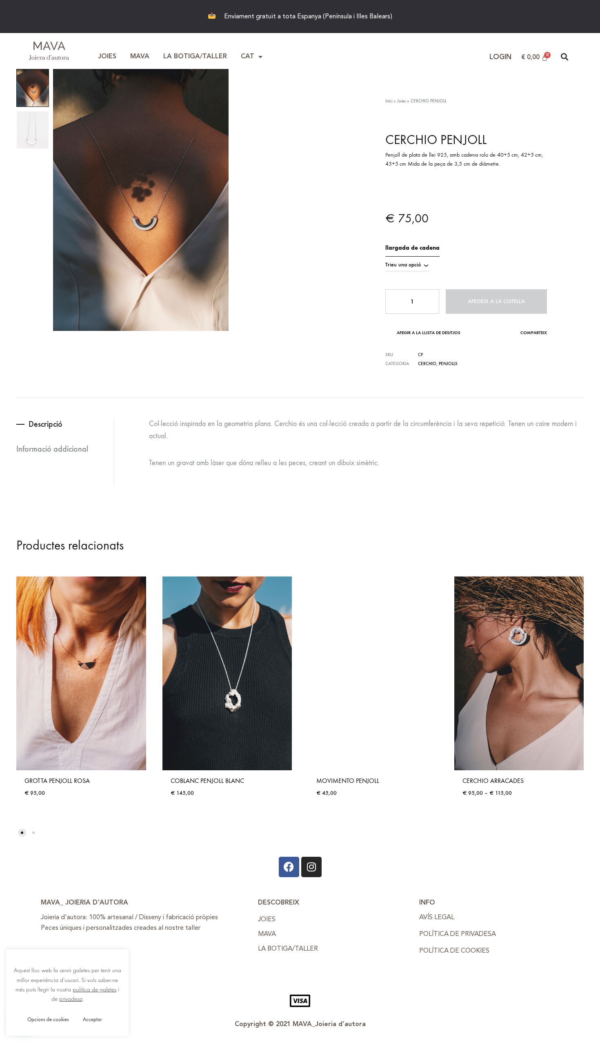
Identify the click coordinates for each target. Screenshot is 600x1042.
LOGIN (500, 57)
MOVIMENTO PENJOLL (347, 781)
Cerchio (427, 363)
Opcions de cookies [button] (48, 1019)
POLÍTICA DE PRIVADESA (457, 934)
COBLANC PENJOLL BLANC (207, 781)
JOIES (107, 56)
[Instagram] (311, 867)
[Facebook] (289, 867)
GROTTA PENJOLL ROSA (57, 781)
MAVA (139, 56)
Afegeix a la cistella (496, 301)
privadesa (70, 998)
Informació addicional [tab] (52, 449)
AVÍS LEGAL (436, 917)
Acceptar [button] (92, 1019)
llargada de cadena (412, 247)
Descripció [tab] (45, 424)
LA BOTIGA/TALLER (195, 56)
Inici (388, 101)
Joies (401, 101)
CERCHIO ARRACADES (493, 781)
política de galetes (94, 989)
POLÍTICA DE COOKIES (454, 951)
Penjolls (448, 363)
